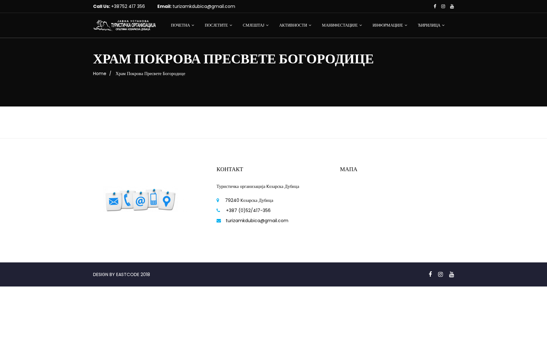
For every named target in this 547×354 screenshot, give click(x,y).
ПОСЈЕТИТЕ (216, 25)
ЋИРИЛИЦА (429, 25)
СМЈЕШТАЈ (253, 25)
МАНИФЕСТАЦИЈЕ (340, 25)
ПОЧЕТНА (180, 25)
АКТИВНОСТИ (293, 25)
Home (99, 73)
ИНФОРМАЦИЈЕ (388, 25)
